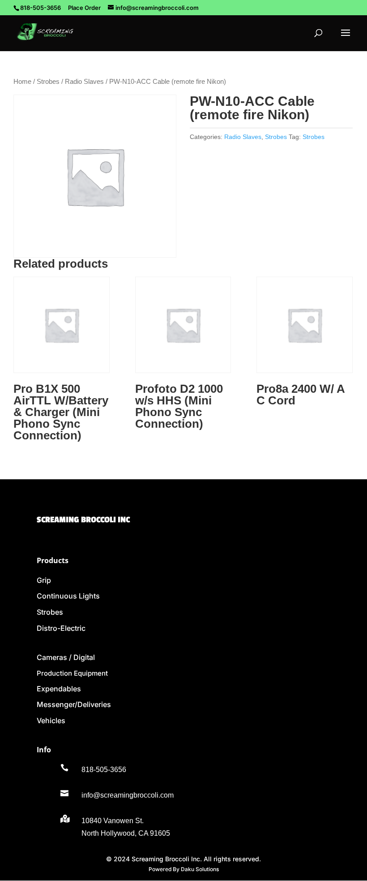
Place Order (84, 7)
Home (22, 81)
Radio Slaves (84, 81)
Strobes (48, 81)
